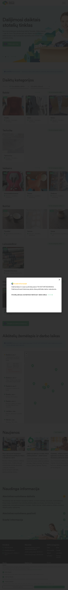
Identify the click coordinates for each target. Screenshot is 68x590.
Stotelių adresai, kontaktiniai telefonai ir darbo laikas (29, 295)
